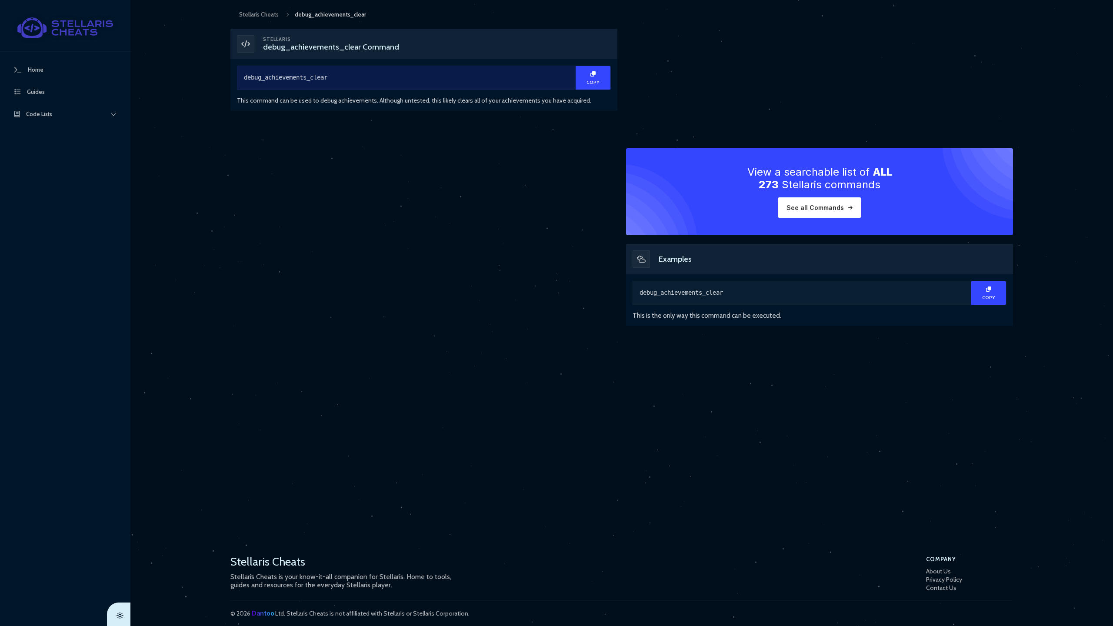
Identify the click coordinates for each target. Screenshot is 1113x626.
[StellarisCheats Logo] (65, 27)
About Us (938, 571)
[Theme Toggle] (118, 614)
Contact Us (941, 588)
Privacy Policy (944, 579)
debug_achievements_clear (285, 77)
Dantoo (263, 613)
